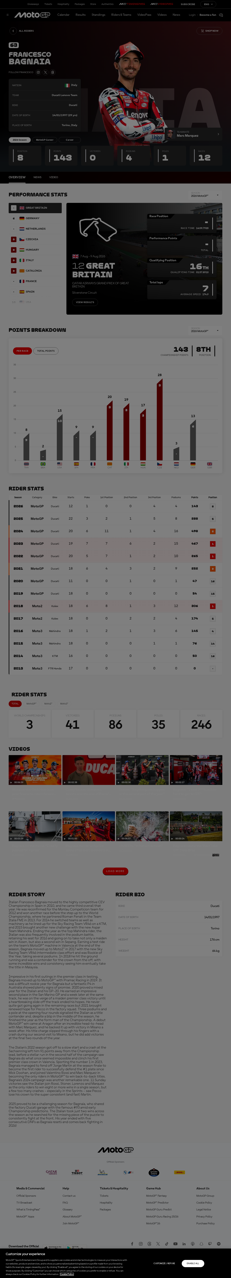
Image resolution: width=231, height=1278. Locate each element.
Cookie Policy (66, 1274)
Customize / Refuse (164, 1263)
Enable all (193, 1263)
